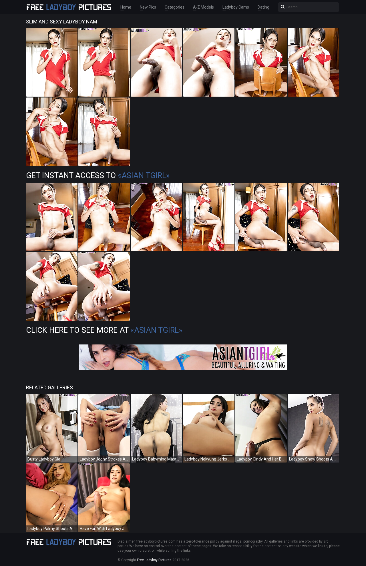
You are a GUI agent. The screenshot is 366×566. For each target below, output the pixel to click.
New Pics (148, 7)
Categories (174, 7)
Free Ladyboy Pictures (154, 560)
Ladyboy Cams (235, 7)
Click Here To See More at (104, 330)
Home (125, 7)
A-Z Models (203, 7)
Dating (263, 7)
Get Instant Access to (98, 175)
